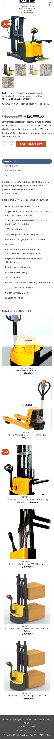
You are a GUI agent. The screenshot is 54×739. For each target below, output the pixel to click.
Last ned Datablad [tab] (13, 171)
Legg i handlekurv (31, 144)
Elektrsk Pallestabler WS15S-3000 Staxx (27, 564)
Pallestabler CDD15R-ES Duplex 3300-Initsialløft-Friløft (27, 629)
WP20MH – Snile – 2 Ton (27, 370)
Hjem (11, 93)
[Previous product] (10, 110)
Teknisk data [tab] (10, 166)
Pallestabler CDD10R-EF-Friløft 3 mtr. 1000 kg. (27, 499)
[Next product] (4, 110)
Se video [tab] (8, 175)
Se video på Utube (14, 297)
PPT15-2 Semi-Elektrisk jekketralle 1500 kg (27, 435)
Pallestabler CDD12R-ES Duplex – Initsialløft (27, 695)
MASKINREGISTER (27, 726)
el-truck (39, 96)
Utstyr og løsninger (27, 730)
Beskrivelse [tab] (10, 161)
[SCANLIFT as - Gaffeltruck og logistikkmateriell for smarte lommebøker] (27, 1)
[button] (4, 5)
